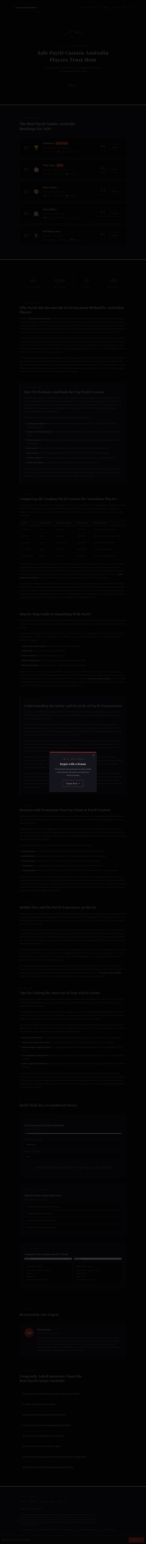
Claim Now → (73, 783)
